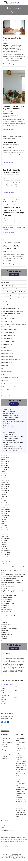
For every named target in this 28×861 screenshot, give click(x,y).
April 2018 (4, 548)
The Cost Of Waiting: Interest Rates (12, 426)
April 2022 (4, 478)
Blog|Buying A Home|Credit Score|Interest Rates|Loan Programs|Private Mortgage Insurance (12, 313)
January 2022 (4, 482)
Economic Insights (6, 371)
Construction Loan (6, 353)
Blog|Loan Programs (16, 177)
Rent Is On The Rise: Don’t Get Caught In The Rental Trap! (13, 422)
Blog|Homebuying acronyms (8, 329)
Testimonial (4, 392)
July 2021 (3, 494)
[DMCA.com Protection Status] (5, 731)
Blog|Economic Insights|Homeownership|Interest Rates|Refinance (10, 115)
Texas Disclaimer (10, 852)
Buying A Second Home (9, 411)
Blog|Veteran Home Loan (7, 341)
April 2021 (4, 500)
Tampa (3, 688)
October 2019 (4, 532)
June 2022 (4, 473)
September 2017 (5, 554)
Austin (2, 697)
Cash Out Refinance (6, 350)
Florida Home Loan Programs (9, 377)
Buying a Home (6, 738)
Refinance (4, 389)
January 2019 (4, 534)
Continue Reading (8, 64)
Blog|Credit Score (5, 321)
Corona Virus (4, 365)
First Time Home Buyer (9, 413)
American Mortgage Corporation (9, 295)
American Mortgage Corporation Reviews (11, 298)
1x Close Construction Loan (8, 289)
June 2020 (4, 521)
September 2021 (5, 490)
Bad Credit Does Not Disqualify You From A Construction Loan (12, 172)
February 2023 (5, 457)
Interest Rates (4, 380)
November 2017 (5, 552)
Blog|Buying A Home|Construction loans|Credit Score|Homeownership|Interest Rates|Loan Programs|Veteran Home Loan (13, 306)
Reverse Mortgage (7, 742)
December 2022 (5, 461)
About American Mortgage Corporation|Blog (12, 292)
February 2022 (5, 480)
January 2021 (4, 507)
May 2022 (3, 476)
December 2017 (5, 550)
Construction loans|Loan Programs (10, 359)
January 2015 (4, 557)
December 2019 (5, 530)
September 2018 (5, 538)
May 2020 (3, 523)
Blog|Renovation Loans (12, 51)
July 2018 (3, 542)
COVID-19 (4, 368)
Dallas (15, 697)
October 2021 (4, 488)
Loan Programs (5, 383)
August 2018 (4, 540)
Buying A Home (5, 344)
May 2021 (3, 498)
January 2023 (4, 459)
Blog (4, 45)
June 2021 (4, 496)
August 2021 (4, 492)
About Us (4, 744)
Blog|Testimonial (5, 338)
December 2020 (5, 509)
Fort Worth (3, 699)
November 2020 (5, 511)
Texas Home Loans (6, 695)
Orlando (15, 686)
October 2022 (4, 465)
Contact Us (5, 746)
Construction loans (6, 356)
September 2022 (5, 467)
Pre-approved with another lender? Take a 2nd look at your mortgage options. (13, 416)
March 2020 (4, 527)
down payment (18, 12)
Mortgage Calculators (6, 386)
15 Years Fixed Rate (6, 286)
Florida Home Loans (7, 684)
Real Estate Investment (9, 419)
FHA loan (3, 374)
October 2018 (4, 536)
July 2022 (3, 471)
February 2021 (5, 505)
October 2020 (4, 513)
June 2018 (4, 544)
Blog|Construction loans (11, 49)
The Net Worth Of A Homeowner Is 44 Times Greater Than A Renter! (12, 429)
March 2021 (4, 503)
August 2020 (4, 517)
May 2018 (3, 546)
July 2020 (3, 519)
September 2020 (5, 515)
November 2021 (5, 486)
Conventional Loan (6, 362)
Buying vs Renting (6, 347)
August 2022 (4, 469)
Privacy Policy (18, 852)
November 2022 (5, 463)
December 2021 (5, 484)
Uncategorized (5, 395)
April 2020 (4, 525)
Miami (2, 686)
